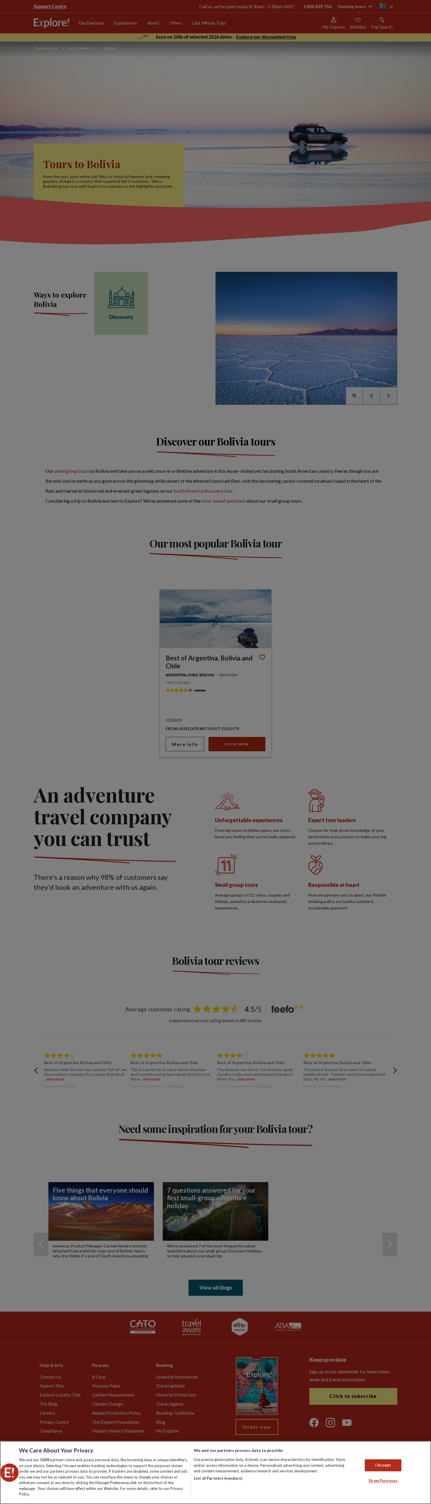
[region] (215, 1472)
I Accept (383, 1465)
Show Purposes (383, 1481)
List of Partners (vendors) (218, 1478)
